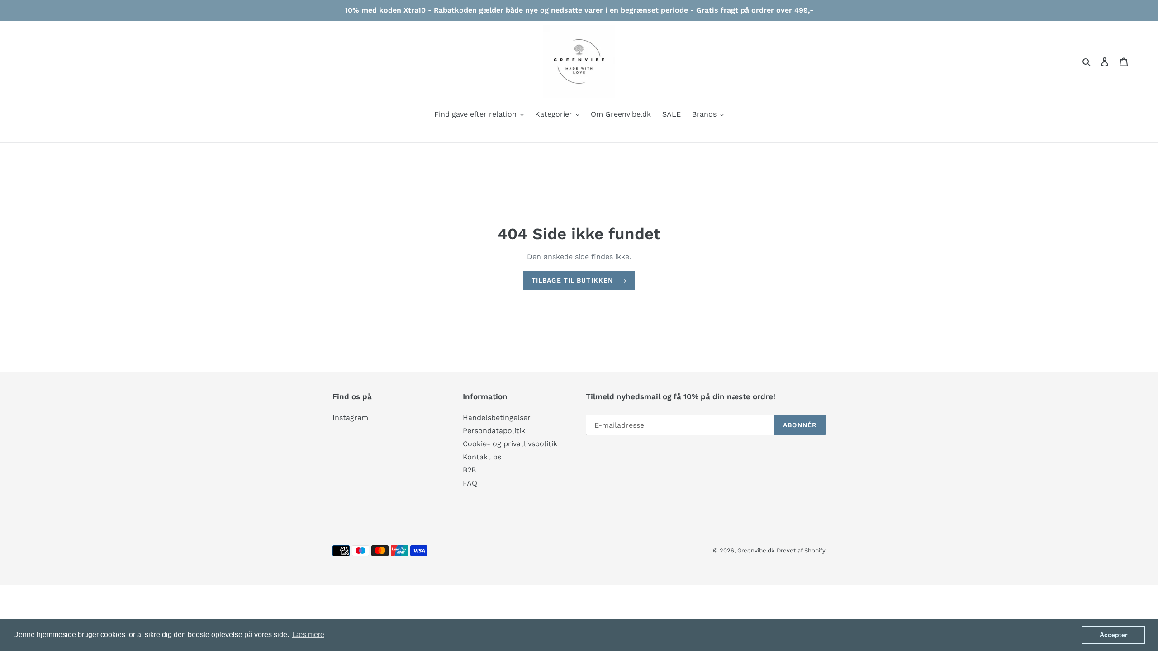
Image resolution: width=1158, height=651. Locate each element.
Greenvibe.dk (755, 550)
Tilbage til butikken (572, 280)
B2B (469, 470)
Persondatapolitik (494, 430)
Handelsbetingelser (497, 417)
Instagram (350, 417)
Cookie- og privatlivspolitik (510, 443)
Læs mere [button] (308, 634)
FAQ (470, 483)
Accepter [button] (1113, 634)
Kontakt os (482, 457)
